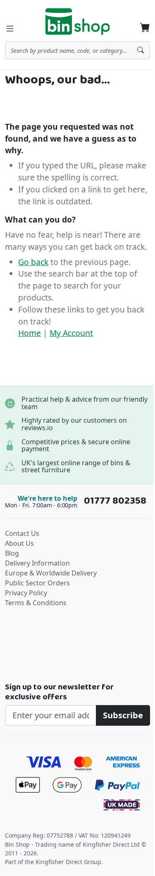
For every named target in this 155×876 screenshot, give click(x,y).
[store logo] (78, 21)
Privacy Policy (26, 592)
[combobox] (77, 50)
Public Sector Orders (37, 582)
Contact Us (22, 533)
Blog (12, 553)
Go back (33, 262)
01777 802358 (115, 501)
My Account (71, 333)
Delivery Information (37, 563)
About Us (19, 543)
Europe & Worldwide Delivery (51, 573)
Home (29, 333)
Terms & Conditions (36, 602)
